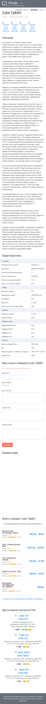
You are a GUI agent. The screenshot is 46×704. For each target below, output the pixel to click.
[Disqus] (23, 485)
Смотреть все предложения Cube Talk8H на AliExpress (23, 599)
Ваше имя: (6, 373)
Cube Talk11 (23, 655)
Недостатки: (6, 408)
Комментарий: (7, 425)
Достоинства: (6, 390)
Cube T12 (23, 638)
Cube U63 (23, 673)
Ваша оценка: (7, 382)
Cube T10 (23, 619)
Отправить (7, 445)
